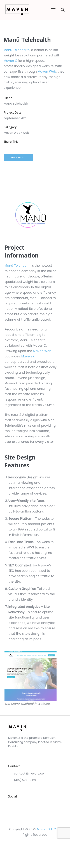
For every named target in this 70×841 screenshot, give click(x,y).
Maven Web (47, 71)
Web (25, 133)
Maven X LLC (46, 829)
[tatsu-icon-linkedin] (21, 803)
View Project (18, 157)
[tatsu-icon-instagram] (9, 803)
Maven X (10, 61)
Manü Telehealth (17, 50)
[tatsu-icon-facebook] (15, 803)
